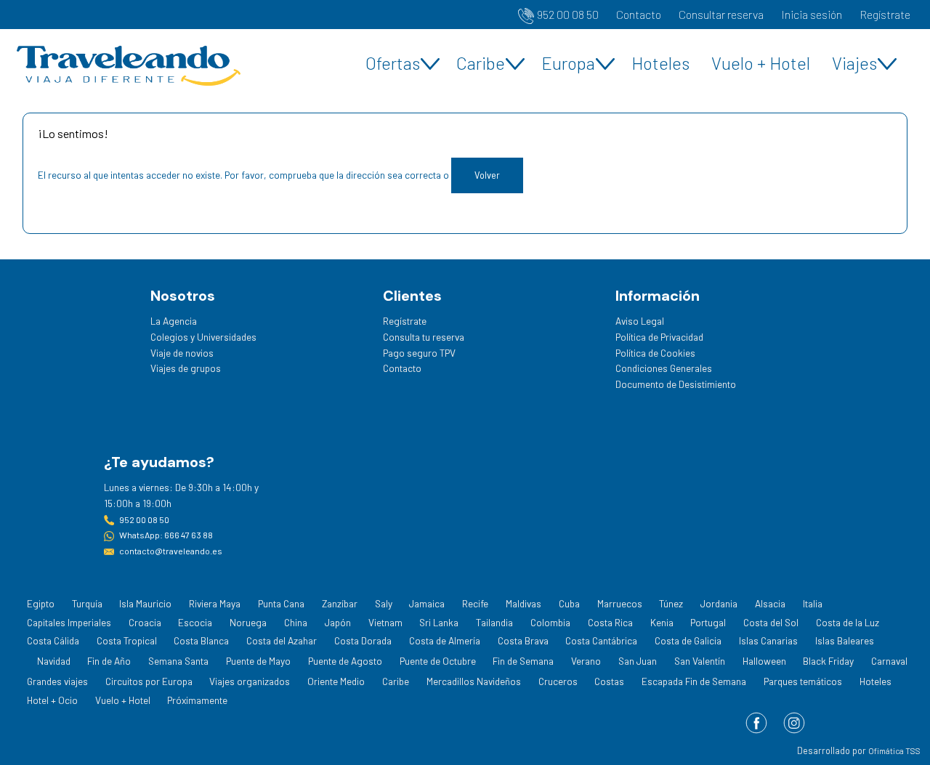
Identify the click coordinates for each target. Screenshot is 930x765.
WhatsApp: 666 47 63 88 (166, 535)
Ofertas (392, 62)
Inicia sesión (811, 14)
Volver (487, 175)
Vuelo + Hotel (760, 62)
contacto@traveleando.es (170, 551)
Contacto (638, 14)
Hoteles (660, 62)
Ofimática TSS (894, 750)
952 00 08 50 (568, 14)
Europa (568, 62)
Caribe (480, 62)
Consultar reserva (721, 14)
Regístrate (885, 14)
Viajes (854, 62)
